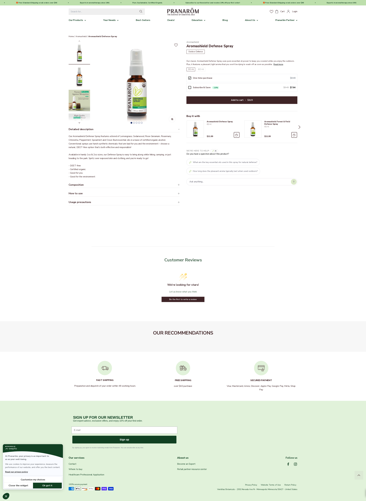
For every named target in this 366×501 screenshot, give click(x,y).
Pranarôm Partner (285, 20)
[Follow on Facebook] (288, 464)
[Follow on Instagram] (295, 464)
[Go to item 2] (79, 77)
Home (71, 36)
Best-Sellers (143, 20)
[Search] (141, 11)
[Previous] (184, 127)
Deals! (170, 20)
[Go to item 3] (79, 101)
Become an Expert (186, 464)
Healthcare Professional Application (86, 474)
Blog (225, 20)
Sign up (124, 439)
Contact (72, 464)
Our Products (76, 20)
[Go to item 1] (79, 53)
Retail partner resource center (192, 469)
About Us (250, 20)
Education (197, 20)
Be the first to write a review (183, 299)
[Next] (299, 127)
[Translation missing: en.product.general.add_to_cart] (236, 135)
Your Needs (109, 20)
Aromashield (81, 36)
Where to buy (75, 469)
